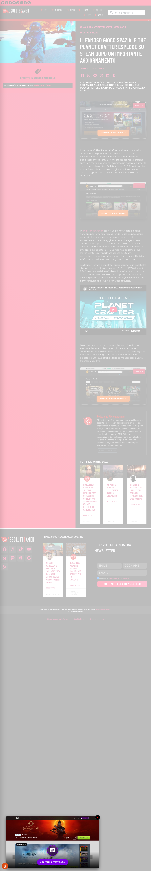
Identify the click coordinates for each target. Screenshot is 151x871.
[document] (75, 435)
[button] (97, 817)
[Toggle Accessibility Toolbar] (5, 865)
